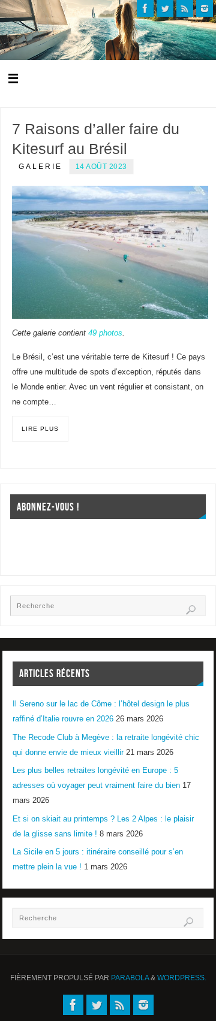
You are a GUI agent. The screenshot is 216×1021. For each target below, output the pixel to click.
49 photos (105, 333)
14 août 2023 (101, 166)
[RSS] (184, 8)
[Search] (191, 610)
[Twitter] (165, 8)
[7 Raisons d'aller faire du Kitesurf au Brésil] (110, 252)
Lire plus (40, 428)
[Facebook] (145, 8)
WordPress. (181, 978)
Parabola (130, 978)
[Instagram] (204, 8)
